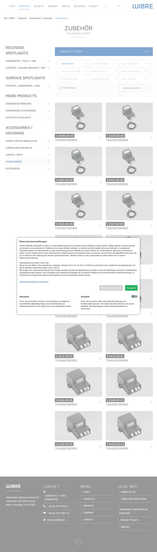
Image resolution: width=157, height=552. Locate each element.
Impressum (43, 282)
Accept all (131, 288)
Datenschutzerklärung (28, 282)
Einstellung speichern (111, 288)
